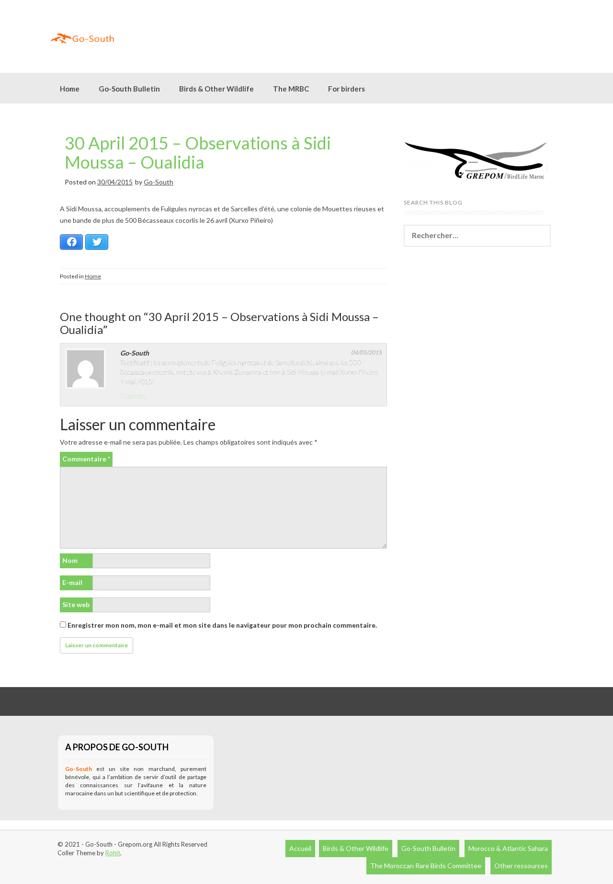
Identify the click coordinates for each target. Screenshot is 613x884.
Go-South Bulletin (129, 88)
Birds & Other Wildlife (355, 848)
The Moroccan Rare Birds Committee (425, 865)
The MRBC (291, 88)
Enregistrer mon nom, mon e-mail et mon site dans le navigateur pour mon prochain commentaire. (222, 625)
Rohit (112, 853)
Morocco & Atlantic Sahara (508, 848)
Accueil (300, 848)
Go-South (158, 182)
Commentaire (86, 459)
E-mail (72, 582)
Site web (76, 604)
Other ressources (521, 865)
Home (69, 88)
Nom (70, 560)
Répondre (133, 396)
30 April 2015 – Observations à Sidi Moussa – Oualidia (198, 152)
